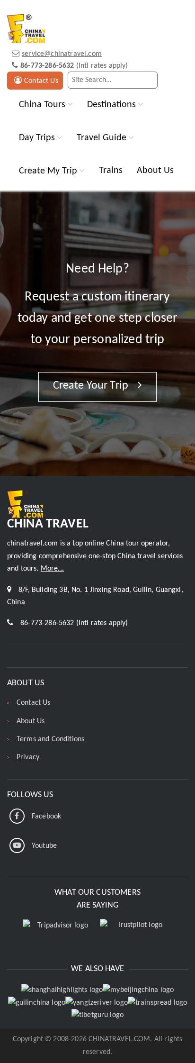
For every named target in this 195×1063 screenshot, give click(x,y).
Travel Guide (101, 137)
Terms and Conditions (50, 739)
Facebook (46, 816)
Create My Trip (48, 170)
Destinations (111, 104)
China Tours (42, 104)
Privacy (28, 757)
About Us (155, 170)
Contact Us (41, 81)
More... (52, 568)
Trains (111, 170)
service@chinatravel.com (62, 54)
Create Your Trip (92, 385)
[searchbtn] (148, 80)
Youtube (44, 846)
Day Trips (37, 137)
